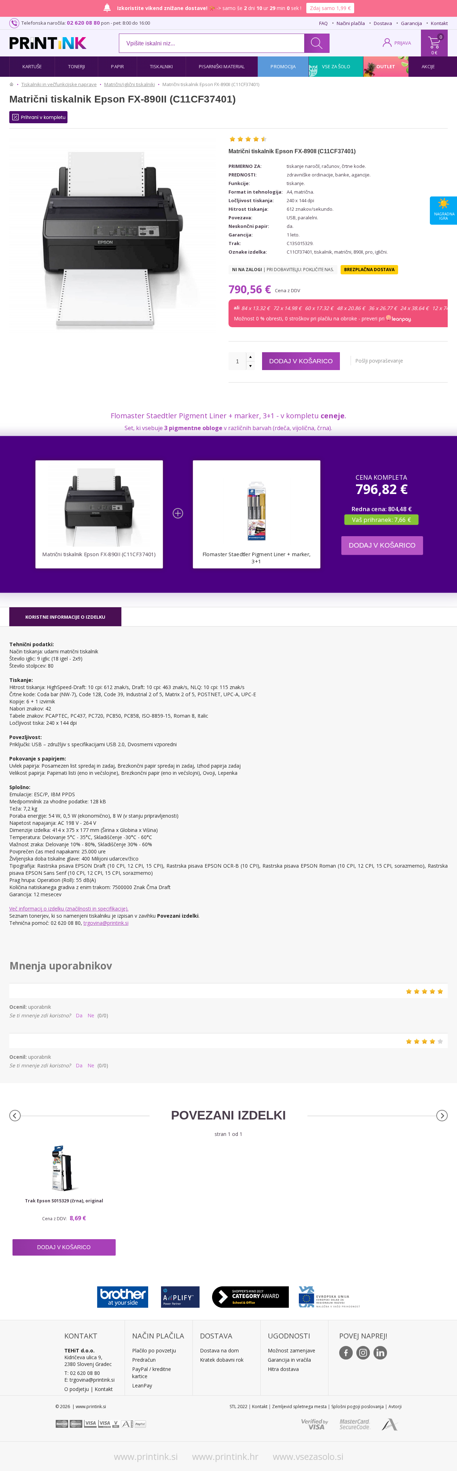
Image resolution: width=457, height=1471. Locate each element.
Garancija (411, 23)
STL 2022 (238, 1406)
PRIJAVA (403, 43)
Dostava (383, 23)
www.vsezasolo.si (308, 1456)
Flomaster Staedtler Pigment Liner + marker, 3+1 (256, 557)
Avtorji (395, 1406)
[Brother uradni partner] (122, 1295)
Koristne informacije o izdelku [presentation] (65, 617)
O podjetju (76, 1389)
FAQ (323, 23)
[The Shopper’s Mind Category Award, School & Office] (250, 1295)
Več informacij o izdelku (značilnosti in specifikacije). (69, 908)
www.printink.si (146, 1456)
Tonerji (76, 66)
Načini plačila (351, 23)
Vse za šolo (336, 66)
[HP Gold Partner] (180, 1295)
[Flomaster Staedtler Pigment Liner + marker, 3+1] (256, 511)
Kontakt (439, 23)
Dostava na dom (219, 1350)
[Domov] (13, 84)
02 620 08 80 (83, 22)
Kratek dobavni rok (221, 1359)
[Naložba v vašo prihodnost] (329, 1295)
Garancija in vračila (289, 1359)
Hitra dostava (283, 1369)
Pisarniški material (222, 66)
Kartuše (32, 66)
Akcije (428, 66)
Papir (117, 66)
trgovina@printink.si (106, 922)
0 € (434, 52)
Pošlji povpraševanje (379, 360)
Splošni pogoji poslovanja (357, 1406)
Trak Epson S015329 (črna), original (64, 1200)
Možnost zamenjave (291, 1350)
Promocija (283, 66)
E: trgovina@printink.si (89, 1379)
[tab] (65, 617)
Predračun (144, 1359)
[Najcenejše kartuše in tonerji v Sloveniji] (48, 43)
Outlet (386, 66)
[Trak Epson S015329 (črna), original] (64, 1168)
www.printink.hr (225, 1456)
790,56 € (251, 289)
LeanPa (141, 1385)
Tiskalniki (161, 66)
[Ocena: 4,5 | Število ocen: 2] (248, 139)
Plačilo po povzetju (154, 1350)
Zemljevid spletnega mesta (299, 1406)
